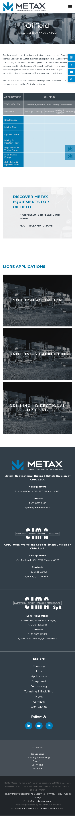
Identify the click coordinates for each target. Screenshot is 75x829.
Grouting (37, 761)
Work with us (39, 706)
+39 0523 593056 (37, 571)
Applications (39, 676)
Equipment (39, 681)
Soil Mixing (37, 764)
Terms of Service (48, 808)
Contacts (39, 701)
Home (39, 671)
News (39, 696)
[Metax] (24, 6)
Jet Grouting (37, 753)
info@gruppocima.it (37, 576)
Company (39, 666)
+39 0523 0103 (37, 503)
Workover (37, 768)
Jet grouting (39, 686)
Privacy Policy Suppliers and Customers (24, 793)
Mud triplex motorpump (37, 225)
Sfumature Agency (41, 801)
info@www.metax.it (37, 507)
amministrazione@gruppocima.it (37, 638)
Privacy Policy (54, 793)
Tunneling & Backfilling (38, 691)
